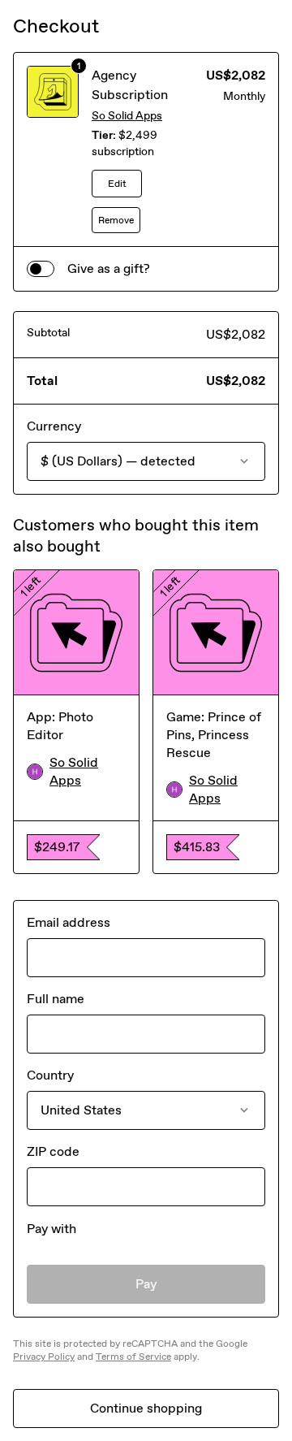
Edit (117, 183)
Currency (54, 426)
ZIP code (53, 1151)
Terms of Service (133, 1356)
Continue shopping (146, 1408)
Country (50, 1075)
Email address (68, 922)
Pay (146, 1284)
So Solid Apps (127, 116)
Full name (55, 998)
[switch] (40, 269)
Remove (116, 220)
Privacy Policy (44, 1356)
